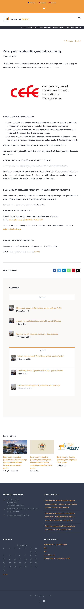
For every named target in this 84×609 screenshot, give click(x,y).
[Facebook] (54, 270)
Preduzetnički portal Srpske (55, 544)
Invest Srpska (49, 555)
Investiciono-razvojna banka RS (57, 558)
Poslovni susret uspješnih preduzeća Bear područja (37, 334)
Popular (42, 297)
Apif (45, 551)
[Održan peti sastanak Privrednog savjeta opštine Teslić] (11, 306)
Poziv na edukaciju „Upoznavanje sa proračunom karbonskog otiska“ (60, 528)
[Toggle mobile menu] (79, 18)
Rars (45, 548)
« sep (5, 574)
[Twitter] (59, 270)
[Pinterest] (73, 270)
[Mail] (78, 270)
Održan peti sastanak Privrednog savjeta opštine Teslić (39, 308)
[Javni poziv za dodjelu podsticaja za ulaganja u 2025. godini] (69, 447)
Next (77, 41)
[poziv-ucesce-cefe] (42, 74)
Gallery (18, 446)
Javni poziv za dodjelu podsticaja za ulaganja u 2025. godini (65, 446)
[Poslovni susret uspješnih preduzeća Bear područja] (11, 332)
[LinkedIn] (64, 270)
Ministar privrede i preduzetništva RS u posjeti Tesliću (38, 321)
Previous (69, 41)
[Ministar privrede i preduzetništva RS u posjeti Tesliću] (11, 319)
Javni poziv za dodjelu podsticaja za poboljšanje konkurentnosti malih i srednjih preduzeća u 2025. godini (38, 446)
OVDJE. (37, 252)
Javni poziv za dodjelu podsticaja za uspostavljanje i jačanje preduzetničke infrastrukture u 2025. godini (11, 446)
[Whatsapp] (69, 270)
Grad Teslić (34, 596)
